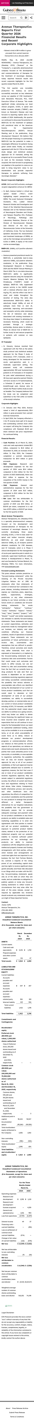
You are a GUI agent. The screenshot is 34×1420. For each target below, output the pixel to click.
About (8, 1408)
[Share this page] (31, 18)
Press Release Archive (20, 1408)
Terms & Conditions (17, 1417)
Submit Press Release (17, 1412)
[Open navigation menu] (3, 18)
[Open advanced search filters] (26, 17)
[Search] (21, 17)
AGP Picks (5, 3)
